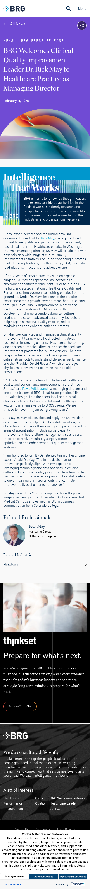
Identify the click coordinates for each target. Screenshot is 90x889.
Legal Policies (66, 829)
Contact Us (22, 829)
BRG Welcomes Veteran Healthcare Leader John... (67, 803)
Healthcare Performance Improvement (13, 803)
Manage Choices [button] (14, 876)
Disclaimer (43, 829)
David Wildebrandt (35, 388)
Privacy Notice (13, 884)
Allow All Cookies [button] (44, 876)
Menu (82, 8)
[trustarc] (77, 884)
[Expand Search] (68, 8)
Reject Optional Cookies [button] (73, 876)
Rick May (47, 238)
